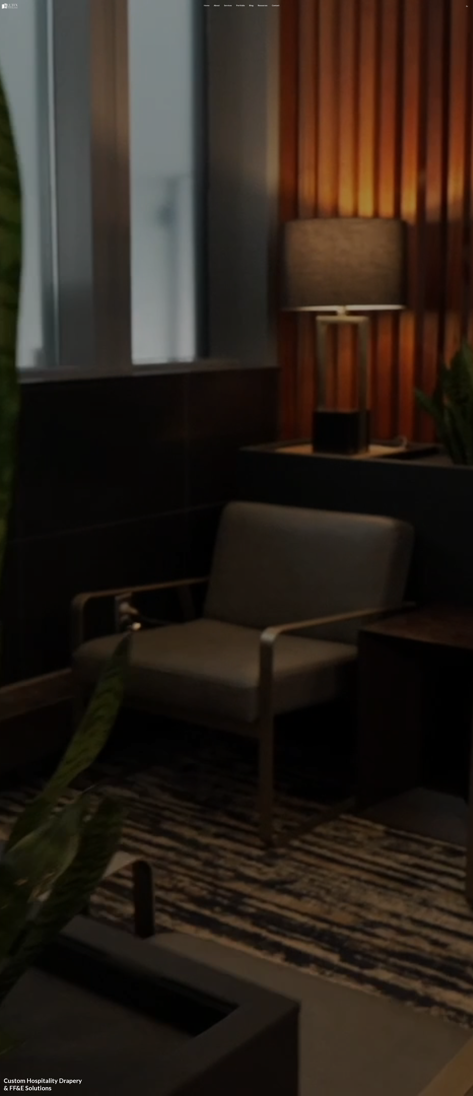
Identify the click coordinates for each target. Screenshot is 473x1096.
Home (206, 5)
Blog (251, 5)
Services (228, 5)
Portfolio (240, 5)
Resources (262, 5)
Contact (275, 5)
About (217, 5)
